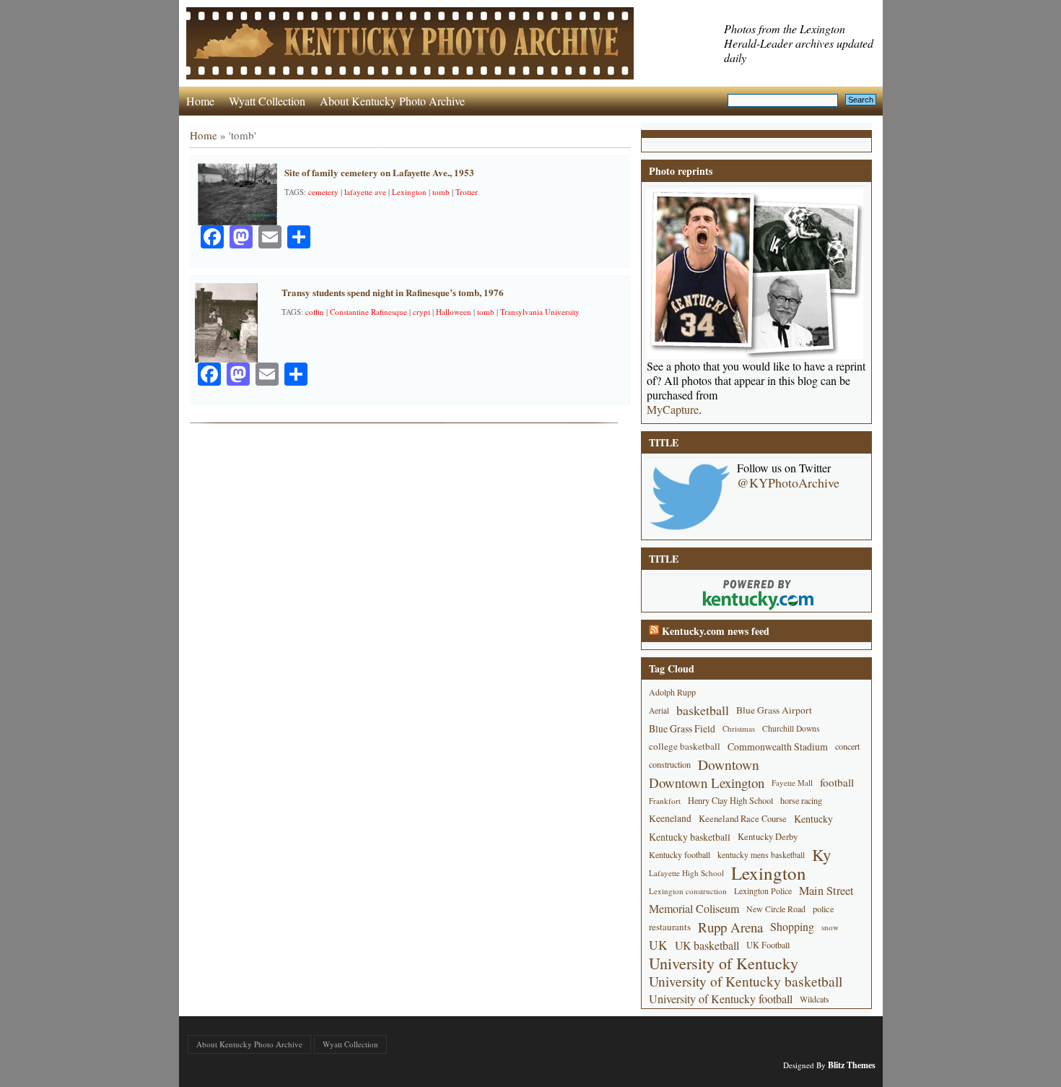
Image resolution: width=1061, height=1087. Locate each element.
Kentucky (813, 819)
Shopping (792, 927)
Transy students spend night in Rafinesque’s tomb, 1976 (392, 292)
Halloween (453, 311)
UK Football (768, 944)
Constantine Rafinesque (368, 311)
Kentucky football (679, 854)
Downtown (728, 764)
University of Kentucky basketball (745, 981)
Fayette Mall (792, 782)
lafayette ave (365, 191)
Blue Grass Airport (774, 709)
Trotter (466, 191)
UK (658, 945)
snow (830, 927)
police (823, 908)
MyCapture (673, 409)
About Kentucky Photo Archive (392, 100)
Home (200, 100)
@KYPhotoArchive (788, 482)
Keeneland (670, 818)
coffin (314, 311)
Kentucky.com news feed (715, 630)
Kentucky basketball (689, 837)
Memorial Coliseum (694, 909)
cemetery (323, 191)
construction (670, 764)
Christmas (738, 728)
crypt (421, 311)
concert (847, 746)
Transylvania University (540, 311)
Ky (821, 855)
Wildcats (814, 999)
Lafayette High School (686, 872)
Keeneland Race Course (743, 819)
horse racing (801, 800)
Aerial (659, 710)
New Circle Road (775, 908)
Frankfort (665, 800)
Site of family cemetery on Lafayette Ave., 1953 (379, 172)
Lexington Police (763, 890)
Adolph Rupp (672, 692)
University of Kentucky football (721, 999)
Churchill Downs (791, 728)
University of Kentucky (723, 963)
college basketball (684, 746)
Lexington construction (688, 890)
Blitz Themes (852, 1065)
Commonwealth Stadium (778, 746)
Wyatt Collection (267, 100)
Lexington (409, 191)
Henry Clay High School (730, 800)
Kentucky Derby (768, 837)
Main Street (826, 890)
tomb (441, 191)
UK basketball (707, 945)
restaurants (670, 926)
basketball (702, 710)
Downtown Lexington (706, 783)
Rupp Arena (730, 927)
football (837, 782)
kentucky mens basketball (761, 854)
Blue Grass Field (682, 728)
